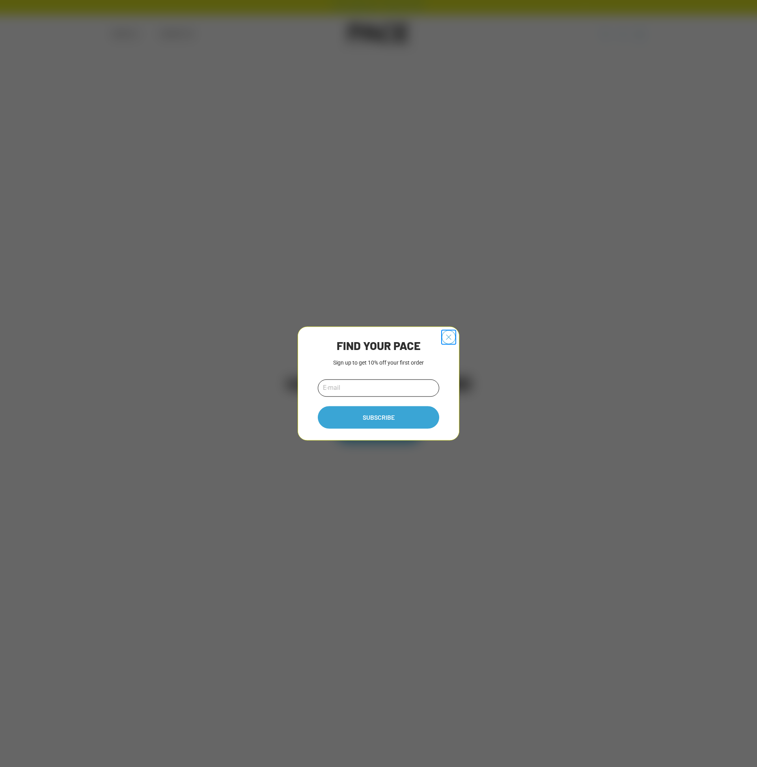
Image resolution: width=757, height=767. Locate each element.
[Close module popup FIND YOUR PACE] (449, 337)
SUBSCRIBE (379, 417)
